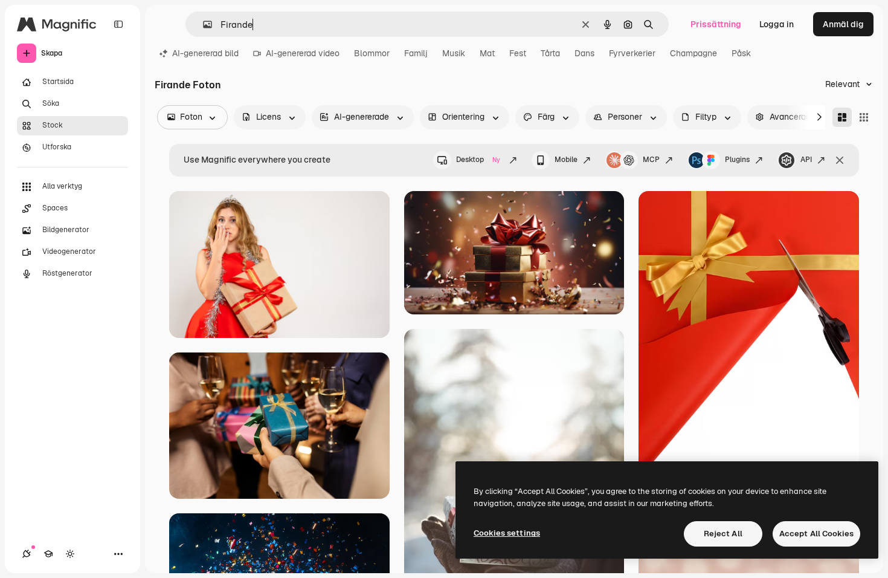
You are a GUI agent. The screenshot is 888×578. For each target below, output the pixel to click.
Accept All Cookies (816, 533)
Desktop (478, 159)
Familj (416, 53)
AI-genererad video (302, 53)
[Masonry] (842, 117)
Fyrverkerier (632, 53)
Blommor (372, 53)
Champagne (693, 53)
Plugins (737, 159)
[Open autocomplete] (202, 24)
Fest (517, 53)
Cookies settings (507, 533)
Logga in (776, 24)
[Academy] (48, 553)
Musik (453, 53)
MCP (651, 159)
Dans (584, 53)
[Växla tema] (70, 553)
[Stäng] (840, 160)
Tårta (550, 53)
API (806, 159)
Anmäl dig (843, 24)
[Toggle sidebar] (118, 24)
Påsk (741, 53)
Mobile (566, 159)
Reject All (723, 533)
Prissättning (715, 24)
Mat (487, 53)
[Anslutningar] (26, 553)
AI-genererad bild (205, 53)
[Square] (864, 117)
